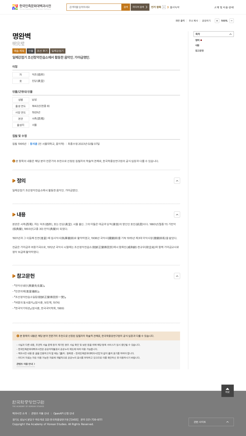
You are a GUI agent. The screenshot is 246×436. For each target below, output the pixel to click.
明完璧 (18, 43)
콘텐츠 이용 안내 (25, 364)
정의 (197, 40)
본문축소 (231, 21)
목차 (197, 34)
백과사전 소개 (19, 413)
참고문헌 (199, 50)
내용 (197, 45)
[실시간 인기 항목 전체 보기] (164, 7)
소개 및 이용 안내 (224, 7)
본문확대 (217, 21)
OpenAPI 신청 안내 (63, 413)
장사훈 (33, 144)
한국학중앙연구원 (28, 403)
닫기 (177, 181)
